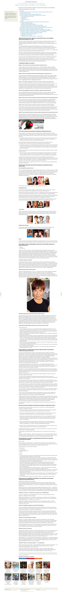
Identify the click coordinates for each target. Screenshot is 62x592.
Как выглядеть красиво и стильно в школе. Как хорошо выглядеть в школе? (11, 17)
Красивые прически (31, 2)
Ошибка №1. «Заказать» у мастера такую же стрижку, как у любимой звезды (34, 31)
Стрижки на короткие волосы (37, 552)
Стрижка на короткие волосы (30, 552)
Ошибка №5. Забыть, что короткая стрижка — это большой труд (32, 36)
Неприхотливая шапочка (25, 19)
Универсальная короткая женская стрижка (28, 24)
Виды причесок (32, 4)
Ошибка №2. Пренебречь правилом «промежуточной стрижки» (31, 32)
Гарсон (22, 20)
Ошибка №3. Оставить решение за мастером (28, 33)
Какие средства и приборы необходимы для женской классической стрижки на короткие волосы (36, 30)
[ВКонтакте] (23, 558)
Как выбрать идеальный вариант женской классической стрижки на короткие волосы (34, 21)
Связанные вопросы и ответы (25, 13)
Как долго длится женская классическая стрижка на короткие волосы (32, 28)
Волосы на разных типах (43, 552)
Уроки (37, 4)
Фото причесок (42, 4)
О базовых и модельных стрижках (27, 22)
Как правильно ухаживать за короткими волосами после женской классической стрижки (35, 29)
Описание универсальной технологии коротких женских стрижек (32, 25)
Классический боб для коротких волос (27, 16)
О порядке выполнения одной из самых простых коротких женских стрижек (34, 26)
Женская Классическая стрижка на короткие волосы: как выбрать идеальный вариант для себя (36, 11)
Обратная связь (38, 589)
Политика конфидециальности (23, 590)
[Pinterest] (30, 558)
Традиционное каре (24, 17)
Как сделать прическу (23, 4)
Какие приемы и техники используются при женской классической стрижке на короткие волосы (36, 27)
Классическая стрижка (24, 552)
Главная (17, 4)
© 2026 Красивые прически (7, 589)
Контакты (21, 589)
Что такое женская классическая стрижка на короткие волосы (30, 14)
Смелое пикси (23, 18)
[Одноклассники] (38, 558)
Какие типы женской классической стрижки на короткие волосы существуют (33, 15)
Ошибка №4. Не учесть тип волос (26, 34)
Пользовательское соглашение (26, 589)
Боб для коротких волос (54, 552)
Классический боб (49, 552)
